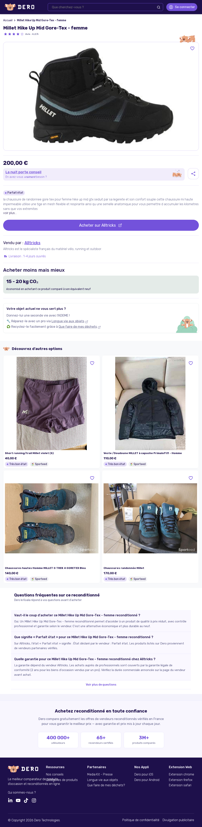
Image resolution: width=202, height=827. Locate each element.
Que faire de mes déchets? (106, 785)
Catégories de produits (62, 780)
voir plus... (10, 213)
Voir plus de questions (101, 684)
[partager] (193, 173)
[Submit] (158, 7)
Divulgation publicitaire (178, 820)
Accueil (7, 20)
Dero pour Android (146, 780)
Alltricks (32, 242)
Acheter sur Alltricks (97, 225)
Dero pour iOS (143, 774)
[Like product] (192, 48)
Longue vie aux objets (67, 321)
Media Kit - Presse (100, 774)
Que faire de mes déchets (78, 327)
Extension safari (180, 785)
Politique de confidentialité (140, 820)
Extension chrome (181, 774)
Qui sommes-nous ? (22, 792)
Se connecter (185, 7)
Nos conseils (55, 774)
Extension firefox (180, 780)
